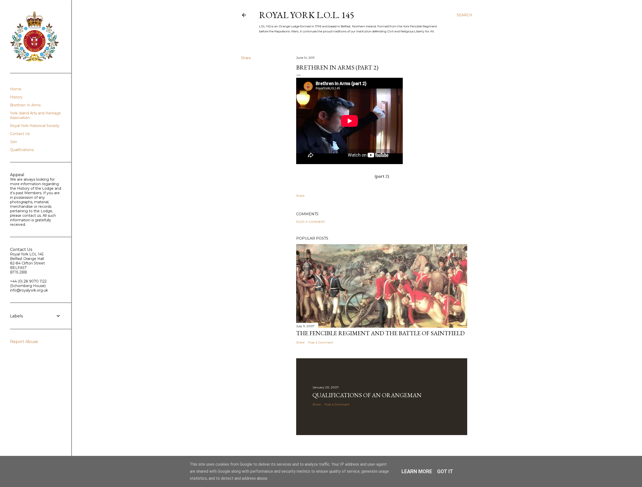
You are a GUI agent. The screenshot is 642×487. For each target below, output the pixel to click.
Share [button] (246, 58)
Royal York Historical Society (34, 125)
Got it (445, 471)
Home (15, 89)
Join (13, 142)
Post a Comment (310, 222)
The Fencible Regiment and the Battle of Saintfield (380, 333)
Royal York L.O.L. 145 (306, 15)
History (16, 97)
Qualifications (22, 150)
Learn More (417, 471)
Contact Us (20, 133)
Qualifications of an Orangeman (367, 395)
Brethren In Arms (25, 105)
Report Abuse (24, 341)
